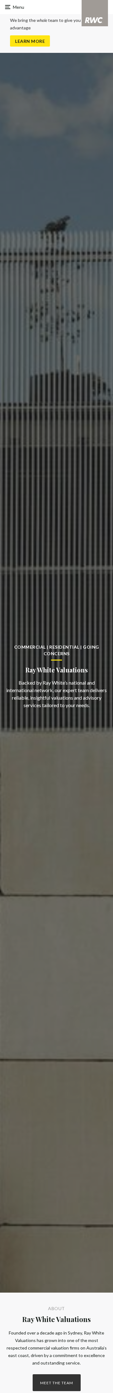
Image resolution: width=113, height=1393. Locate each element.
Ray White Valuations (56, 1319)
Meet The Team (56, 1382)
